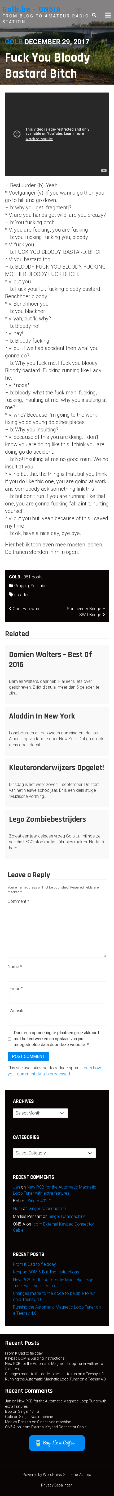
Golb (14, 42)
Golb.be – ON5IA (31, 9)
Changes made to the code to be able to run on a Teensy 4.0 (54, 1374)
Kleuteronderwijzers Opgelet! (56, 768)
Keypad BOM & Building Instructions (46, 1271)
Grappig (21, 585)
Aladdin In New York (42, 716)
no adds (21, 594)
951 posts (33, 576)
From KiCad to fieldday (34, 1264)
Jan (16, 1187)
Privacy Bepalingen (57, 1485)
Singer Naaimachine (47, 1208)
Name (15, 966)
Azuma (85, 1474)
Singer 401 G (39, 1200)
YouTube (39, 585)
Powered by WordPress (42, 1474)
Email (16, 988)
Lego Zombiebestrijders (47, 819)
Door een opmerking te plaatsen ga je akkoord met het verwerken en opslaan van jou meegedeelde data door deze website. (56, 1038)
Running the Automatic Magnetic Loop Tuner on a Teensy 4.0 (55, 1379)
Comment (18, 901)
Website (17, 1010)
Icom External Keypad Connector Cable (54, 1427)
